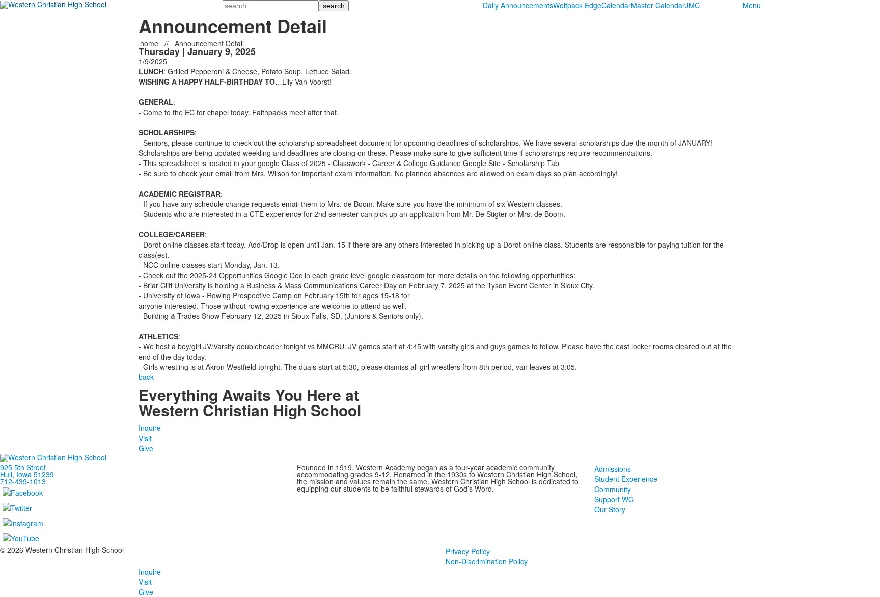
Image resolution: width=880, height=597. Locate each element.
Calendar (616, 5)
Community (612, 489)
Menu (752, 5)
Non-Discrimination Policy (487, 561)
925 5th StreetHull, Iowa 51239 (27, 470)
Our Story (609, 509)
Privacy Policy (468, 551)
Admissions (612, 469)
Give (146, 448)
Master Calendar (658, 5)
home (150, 43)
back (146, 377)
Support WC (614, 499)
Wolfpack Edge (577, 5)
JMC (692, 5)
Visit (145, 438)
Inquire (150, 428)
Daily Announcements (518, 5)
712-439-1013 (23, 481)
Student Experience (625, 479)
